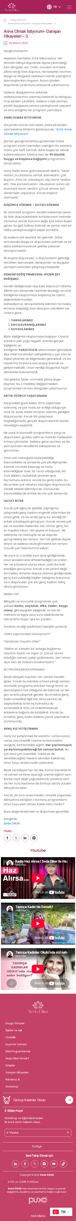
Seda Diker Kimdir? (17, 1058)
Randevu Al (13, 1079)
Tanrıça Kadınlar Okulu (29, 1100)
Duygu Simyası (18, 19)
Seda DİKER (12, 823)
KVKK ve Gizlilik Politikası (23, 1182)
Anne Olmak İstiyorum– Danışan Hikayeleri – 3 (32, 23)
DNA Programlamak (18, 1051)
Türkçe (37, 1146)
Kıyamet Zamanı (16, 1044)
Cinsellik (11, 1037)
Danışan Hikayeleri (17, 1072)
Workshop (12, 1086)
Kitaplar (10, 1065)
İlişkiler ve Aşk (14, 1030)
